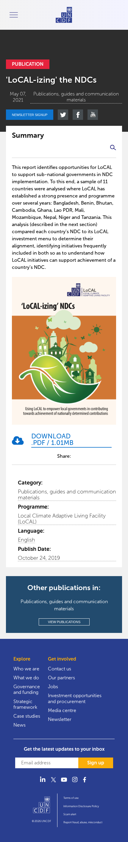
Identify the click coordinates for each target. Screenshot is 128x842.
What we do (26, 677)
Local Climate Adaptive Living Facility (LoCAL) (62, 519)
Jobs (53, 686)
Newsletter (59, 719)
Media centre (62, 710)
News (19, 724)
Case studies (26, 716)
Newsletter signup (29, 115)
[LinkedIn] (42, 782)
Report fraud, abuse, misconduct (82, 822)
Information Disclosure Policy (81, 806)
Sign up (95, 762)
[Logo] (41, 807)
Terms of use (71, 797)
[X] (53, 782)
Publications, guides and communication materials (67, 495)
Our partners (61, 677)
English (26, 540)
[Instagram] (75, 782)
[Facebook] (85, 782)
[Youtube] (64, 782)
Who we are (26, 668)
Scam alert (69, 814)
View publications (64, 622)
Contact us (59, 668)
